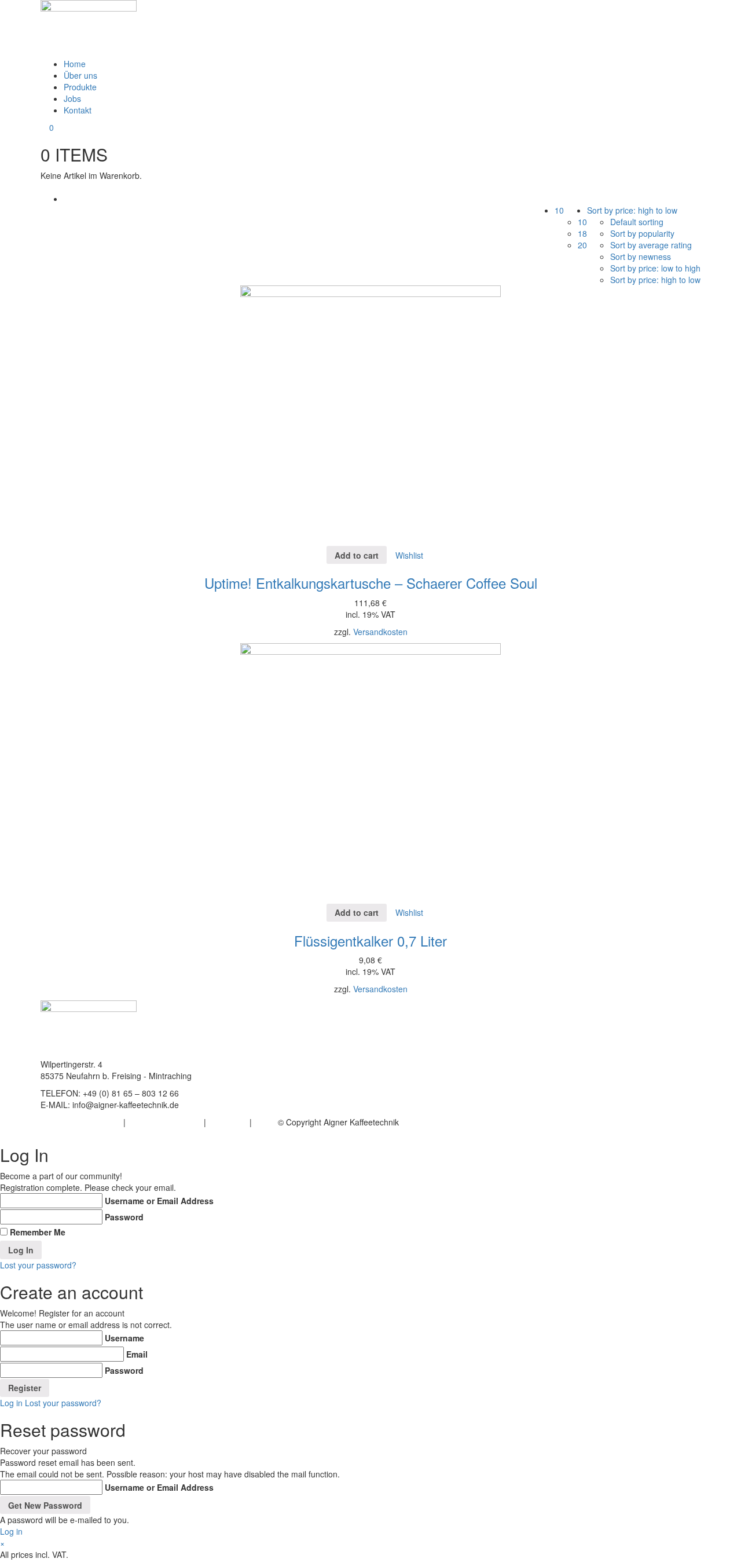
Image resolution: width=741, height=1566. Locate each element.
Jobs (72, 98)
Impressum (229, 1122)
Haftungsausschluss (164, 1122)
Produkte (80, 87)
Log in (11, 1403)
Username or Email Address (159, 1200)
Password (124, 1217)
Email (137, 1354)
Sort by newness (640, 256)
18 (582, 233)
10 (582, 222)
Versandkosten (380, 631)
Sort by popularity (642, 233)
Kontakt (77, 110)
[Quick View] (321, 555)
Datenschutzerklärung (81, 1122)
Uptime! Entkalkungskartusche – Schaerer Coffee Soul (370, 583)
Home (75, 63)
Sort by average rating (651, 245)
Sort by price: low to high (655, 268)
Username (124, 1338)
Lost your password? (38, 1265)
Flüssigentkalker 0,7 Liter (370, 940)
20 (582, 245)
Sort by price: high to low (655, 279)
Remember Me (37, 1232)
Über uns (80, 75)
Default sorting (636, 222)
